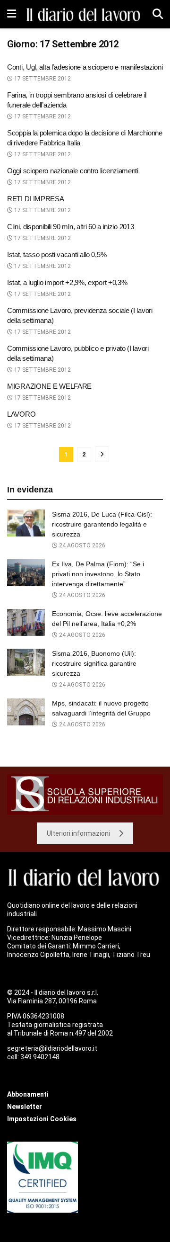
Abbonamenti (28, 1094)
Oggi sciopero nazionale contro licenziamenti (72, 171)
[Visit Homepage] (84, 14)
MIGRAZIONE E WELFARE (49, 386)
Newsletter (24, 1106)
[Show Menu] (11, 14)
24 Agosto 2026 (81, 545)
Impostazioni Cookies (41, 1119)
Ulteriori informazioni (78, 833)
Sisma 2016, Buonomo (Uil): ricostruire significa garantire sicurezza (94, 663)
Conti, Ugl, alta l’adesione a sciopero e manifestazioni (85, 67)
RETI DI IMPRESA (35, 199)
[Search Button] (158, 14)
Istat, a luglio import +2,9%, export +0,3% (67, 282)
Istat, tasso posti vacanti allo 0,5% (56, 254)
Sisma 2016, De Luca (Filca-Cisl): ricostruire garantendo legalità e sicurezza (102, 524)
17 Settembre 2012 (42, 78)
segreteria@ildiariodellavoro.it (52, 1048)
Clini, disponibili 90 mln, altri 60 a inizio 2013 (70, 227)
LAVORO (21, 414)
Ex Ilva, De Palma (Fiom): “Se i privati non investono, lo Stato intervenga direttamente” (98, 574)
